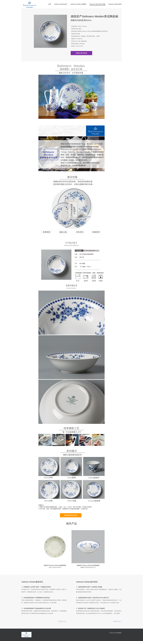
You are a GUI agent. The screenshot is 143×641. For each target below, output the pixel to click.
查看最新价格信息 (70, 515)
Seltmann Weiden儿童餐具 (78, 4)
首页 (49, 4)
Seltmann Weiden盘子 (60, 4)
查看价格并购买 (81, 53)
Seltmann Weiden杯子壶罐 (97, 4)
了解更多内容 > (62, 621)
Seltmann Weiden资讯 (115, 4)
